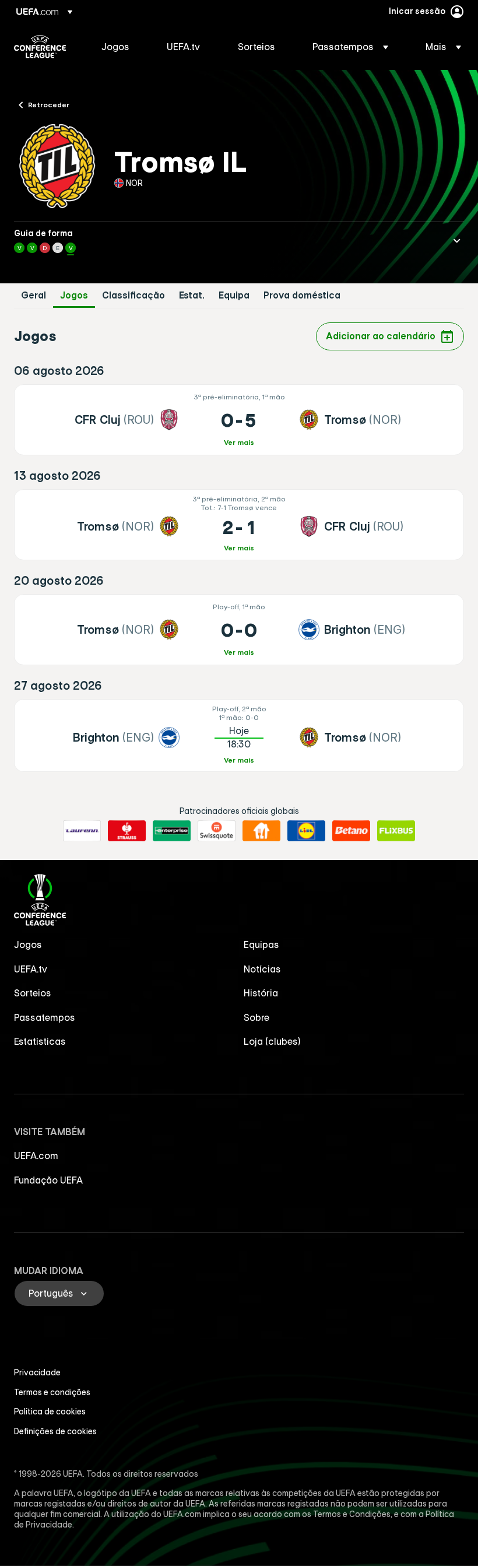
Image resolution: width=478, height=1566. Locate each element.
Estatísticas (40, 1041)
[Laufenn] (82, 830)
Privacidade (37, 1372)
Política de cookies (50, 1411)
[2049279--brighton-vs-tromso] (239, 735)
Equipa (234, 295)
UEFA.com (36, 1155)
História (261, 993)
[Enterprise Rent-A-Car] (172, 830)
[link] (115, 47)
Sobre (256, 1017)
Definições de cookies (55, 1431)
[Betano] (351, 830)
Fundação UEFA (48, 1180)
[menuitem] (119, 47)
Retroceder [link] (48, 104)
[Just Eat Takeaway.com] (261, 830)
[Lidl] (306, 830)
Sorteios (32, 993)
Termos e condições (52, 1392)
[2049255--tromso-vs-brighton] (239, 629)
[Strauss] (127, 830)
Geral (33, 295)
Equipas (261, 944)
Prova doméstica (301, 295)
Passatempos (44, 1017)
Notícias (262, 969)
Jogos (74, 295)
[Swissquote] (217, 830)
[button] (350, 47)
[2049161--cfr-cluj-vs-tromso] (239, 419)
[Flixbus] (396, 830)
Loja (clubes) (272, 1041)
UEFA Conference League (40, 46)
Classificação (133, 295)
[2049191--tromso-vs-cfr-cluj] (239, 524)
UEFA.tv (30, 969)
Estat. (192, 295)
